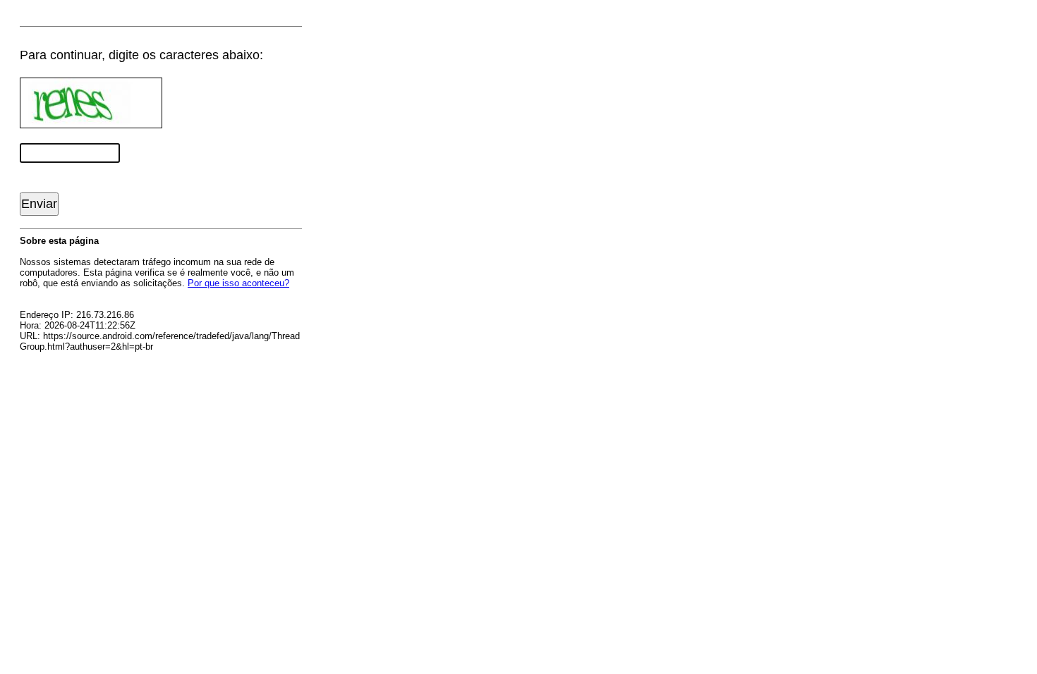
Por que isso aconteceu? (238, 283)
